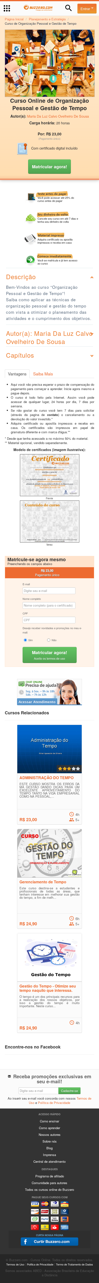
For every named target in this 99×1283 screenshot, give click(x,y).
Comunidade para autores (49, 1183)
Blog (49, 1148)
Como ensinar (49, 1121)
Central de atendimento (49, 1161)
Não (54, 640)
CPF (25, 613)
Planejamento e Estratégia (47, 19)
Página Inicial (14, 19)
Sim (30, 640)
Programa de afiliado (49, 1176)
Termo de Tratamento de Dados (74, 1264)
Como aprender (49, 1128)
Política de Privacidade (54, 1102)
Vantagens (17, 374)
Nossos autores (50, 1134)
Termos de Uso (15, 1264)
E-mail (26, 584)
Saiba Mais (43, 374)
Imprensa (49, 1154)
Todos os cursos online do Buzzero (49, 1189)
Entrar (85, 8)
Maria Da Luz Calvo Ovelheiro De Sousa (58, 116)
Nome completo (32, 599)
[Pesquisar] (68, 8)
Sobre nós (50, 1141)
